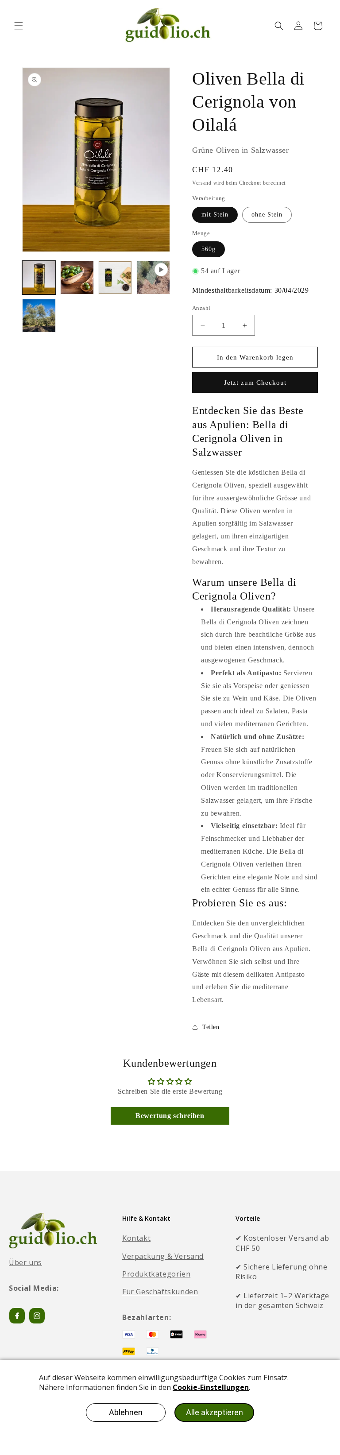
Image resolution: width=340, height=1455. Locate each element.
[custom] (37, 1316)
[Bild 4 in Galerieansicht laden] (39, 316)
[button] (18, 25)
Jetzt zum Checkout (255, 382)
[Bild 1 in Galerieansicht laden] (39, 277)
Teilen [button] (211, 1027)
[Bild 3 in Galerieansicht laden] (115, 277)
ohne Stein (266, 214)
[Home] (53, 1231)
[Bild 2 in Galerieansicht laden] (77, 277)
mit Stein (214, 214)
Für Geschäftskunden (160, 1291)
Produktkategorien (156, 1274)
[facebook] (17, 1316)
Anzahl (201, 308)
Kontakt (136, 1238)
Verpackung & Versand (163, 1256)
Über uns (25, 1262)
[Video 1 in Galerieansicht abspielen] (153, 277)
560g (208, 249)
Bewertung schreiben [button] (169, 1115)
